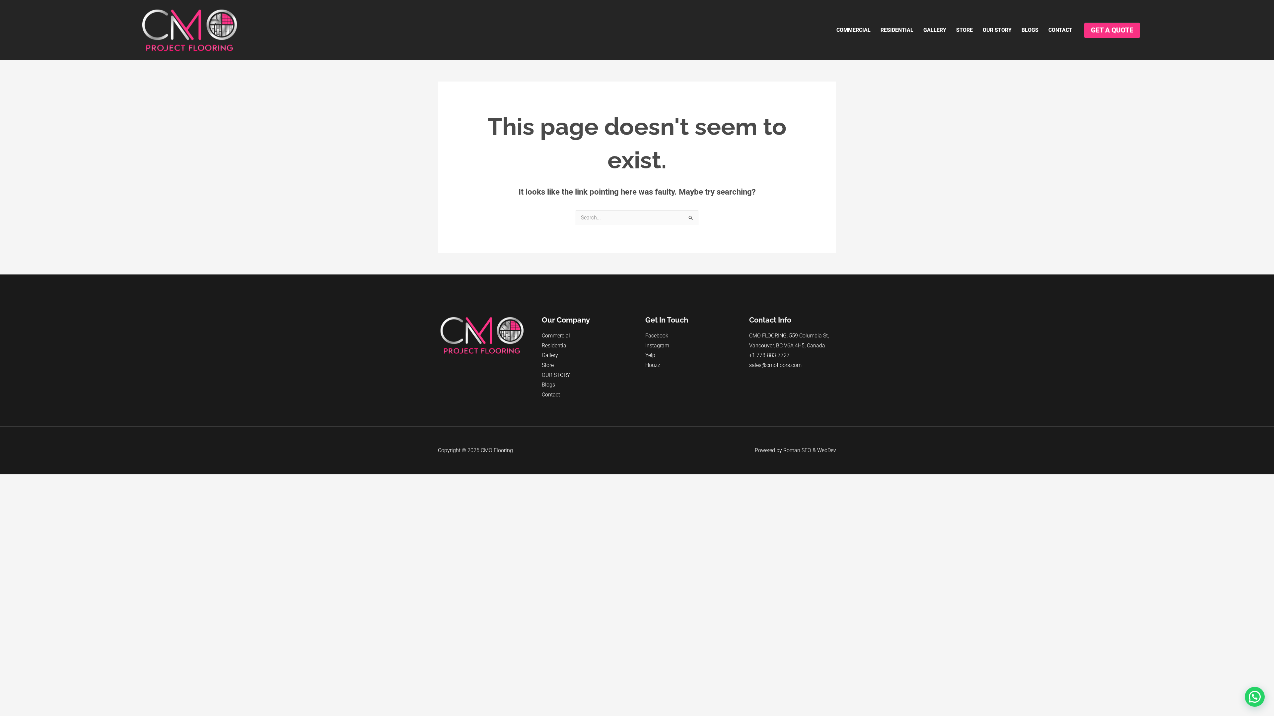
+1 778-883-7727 (769, 355)
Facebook (656, 335)
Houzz (652, 365)
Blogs (1030, 30)
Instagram (657, 345)
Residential (897, 30)
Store (964, 30)
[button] (1255, 697)
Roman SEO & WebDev (809, 450)
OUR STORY (997, 30)
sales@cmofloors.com (775, 365)
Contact (1060, 30)
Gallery (934, 30)
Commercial (853, 30)
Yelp (650, 355)
